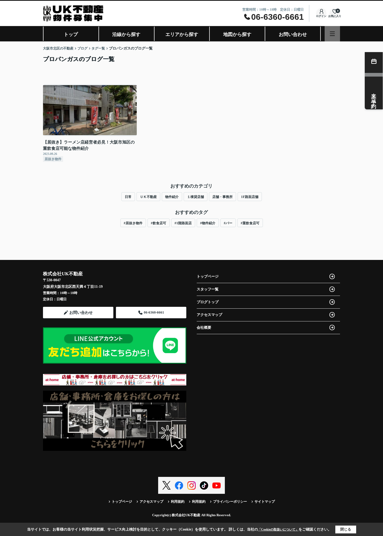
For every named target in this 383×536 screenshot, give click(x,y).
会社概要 (204, 327)
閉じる (345, 529)
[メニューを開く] (332, 34)
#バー (228, 223)
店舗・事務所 (222, 197)
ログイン (321, 16)
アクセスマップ (209, 315)
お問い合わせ (293, 34)
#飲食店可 (158, 223)
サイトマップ (265, 501)
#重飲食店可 (250, 223)
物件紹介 (172, 197)
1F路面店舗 (249, 197)
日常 (128, 197)
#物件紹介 (207, 223)
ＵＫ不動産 (148, 197)
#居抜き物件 (133, 223)
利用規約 (177, 501)
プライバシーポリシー (230, 501)
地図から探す (237, 34)
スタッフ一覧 (208, 289)
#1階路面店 (183, 223)
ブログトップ (208, 302)
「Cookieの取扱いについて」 (278, 529)
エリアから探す (181, 34)
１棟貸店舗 (195, 197)
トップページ (208, 276)
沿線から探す (126, 34)
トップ (71, 34)
